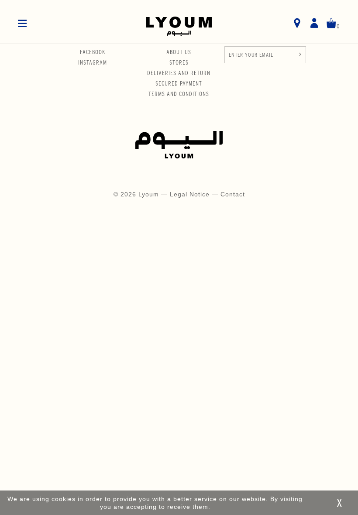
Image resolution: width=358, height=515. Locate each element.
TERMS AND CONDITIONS (178, 93)
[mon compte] (314, 23)
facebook (92, 51)
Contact (232, 194)
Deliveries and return (178, 72)
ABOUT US (178, 51)
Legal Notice (191, 194)
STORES (179, 62)
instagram (92, 62)
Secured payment (178, 83)
